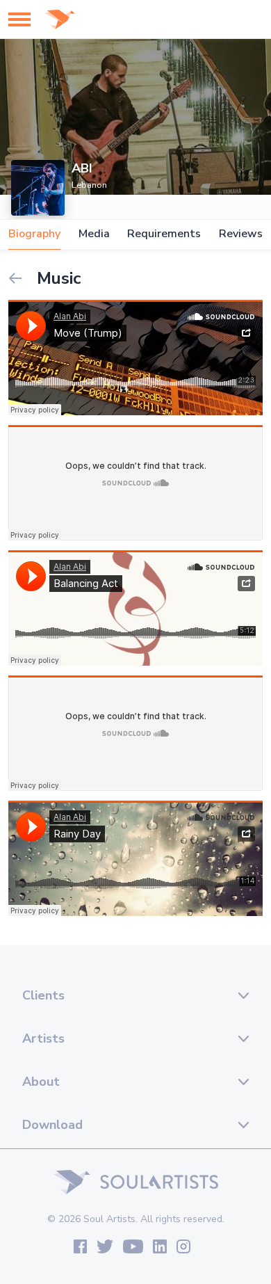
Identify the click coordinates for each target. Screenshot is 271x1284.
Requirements (164, 234)
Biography (34, 234)
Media (94, 234)
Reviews (241, 234)
